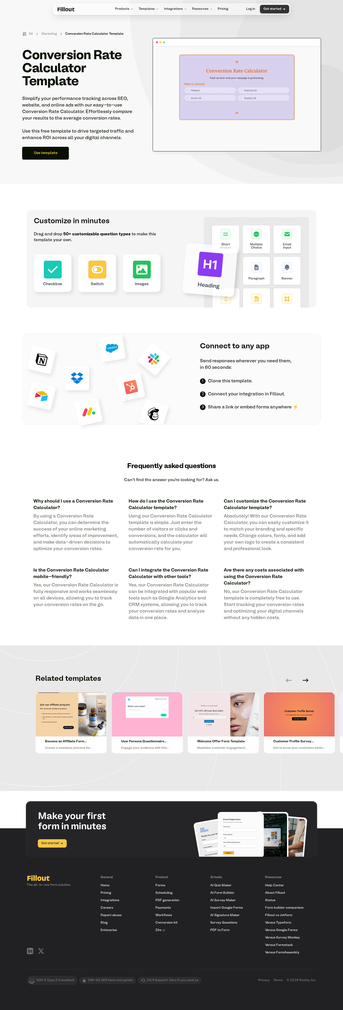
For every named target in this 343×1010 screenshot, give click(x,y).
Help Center (274, 885)
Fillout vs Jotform (278, 915)
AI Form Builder (222, 892)
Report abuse (111, 915)
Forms (160, 885)
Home (105, 885)
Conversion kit (166, 922)
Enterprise (109, 930)
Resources (200, 8)
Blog (104, 922)
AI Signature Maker (225, 915)
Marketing (49, 33)
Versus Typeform (278, 922)
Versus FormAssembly (282, 952)
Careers (107, 907)
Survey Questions (223, 922)
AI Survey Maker (223, 900)
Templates (147, 8)
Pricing (223, 8)
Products (122, 8)
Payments (163, 907)
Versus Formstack (279, 945)
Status (270, 900)
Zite (158, 930)
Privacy (264, 980)
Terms (278, 980)
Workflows (163, 915)
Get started (272, 8)
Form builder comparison (284, 907)
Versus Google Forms (281, 930)
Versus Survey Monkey (282, 937)
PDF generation (167, 900)
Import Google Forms (226, 907)
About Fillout (275, 892)
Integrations (173, 8)
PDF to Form (220, 930)
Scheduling (163, 892)
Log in (250, 8)
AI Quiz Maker (220, 885)
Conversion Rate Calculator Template (94, 33)
